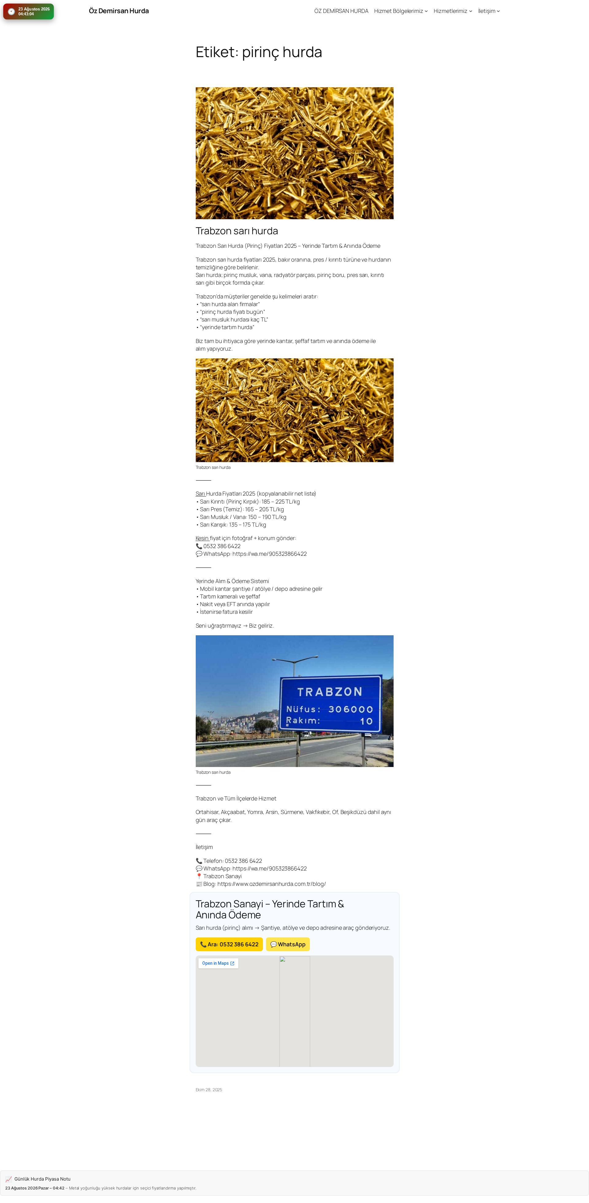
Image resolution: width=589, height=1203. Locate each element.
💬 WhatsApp (288, 944)
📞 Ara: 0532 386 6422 (229, 944)
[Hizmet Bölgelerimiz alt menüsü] (426, 11)
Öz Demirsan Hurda (119, 10)
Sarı (201, 493)
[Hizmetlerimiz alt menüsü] (470, 11)
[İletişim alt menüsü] (498, 11)
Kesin (203, 538)
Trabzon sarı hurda (237, 230)
